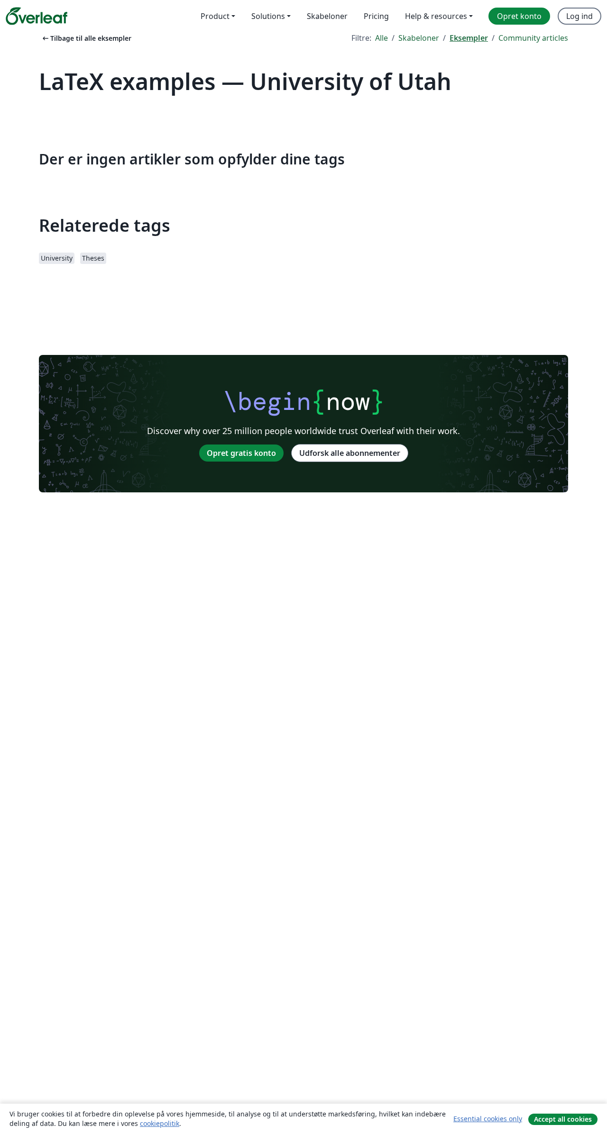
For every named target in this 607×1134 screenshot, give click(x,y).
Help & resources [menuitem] (436, 16)
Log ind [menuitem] (579, 16)
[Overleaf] (36, 16)
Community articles (533, 38)
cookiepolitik (159, 1123)
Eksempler (469, 38)
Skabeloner (418, 38)
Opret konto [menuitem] (519, 16)
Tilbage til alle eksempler (86, 38)
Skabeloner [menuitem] (327, 16)
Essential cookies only (487, 1118)
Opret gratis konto (241, 453)
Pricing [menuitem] (376, 16)
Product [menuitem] (215, 16)
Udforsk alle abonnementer (349, 453)
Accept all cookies (563, 1119)
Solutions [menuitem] (268, 16)
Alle (381, 38)
